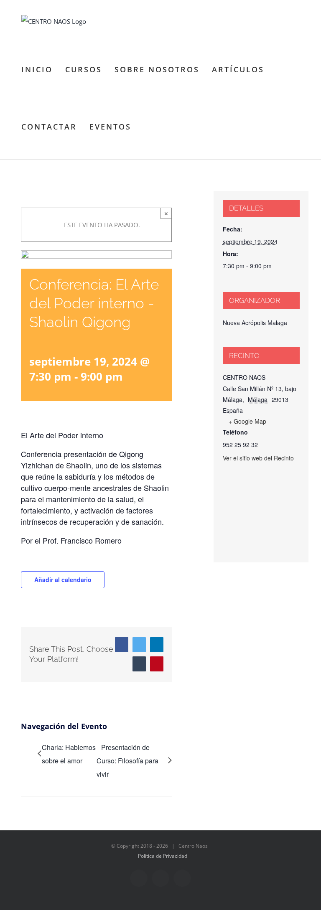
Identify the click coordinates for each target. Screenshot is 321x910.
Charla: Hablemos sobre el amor (69, 753)
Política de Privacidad (162, 855)
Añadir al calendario (63, 579)
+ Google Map (247, 421)
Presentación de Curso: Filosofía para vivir (127, 760)
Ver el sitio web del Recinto (258, 458)
